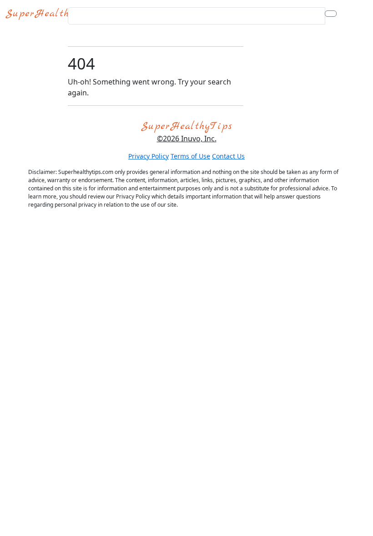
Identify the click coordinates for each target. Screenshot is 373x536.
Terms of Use (190, 156)
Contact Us (228, 156)
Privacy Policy (148, 156)
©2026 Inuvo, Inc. (187, 139)
